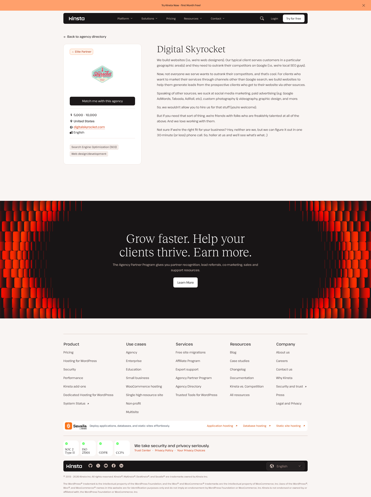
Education (133, 369)
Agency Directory (188, 386)
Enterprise (134, 361)
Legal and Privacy (288, 403)
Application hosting (220, 426)
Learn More (185, 282)
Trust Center (142, 450)
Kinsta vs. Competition (247, 386)
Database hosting (254, 426)
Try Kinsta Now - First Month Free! (181, 5)
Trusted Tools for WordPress (196, 395)
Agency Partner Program (194, 378)
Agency (131, 352)
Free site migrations (191, 352)
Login (274, 18)
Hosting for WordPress (80, 361)
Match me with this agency (102, 101)
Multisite (132, 412)
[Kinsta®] (76, 18)
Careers (282, 361)
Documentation (242, 378)
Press (280, 395)
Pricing (68, 352)
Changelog (238, 369)
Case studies (239, 361)
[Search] (262, 18)
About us (283, 352)
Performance (73, 378)
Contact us (284, 369)
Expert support (187, 369)
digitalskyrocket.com (89, 127)
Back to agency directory (86, 36)
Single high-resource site (144, 395)
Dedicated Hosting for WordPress (88, 395)
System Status (74, 403)
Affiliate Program (188, 361)
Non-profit (133, 403)
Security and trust (289, 386)
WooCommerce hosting (144, 386)
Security (69, 369)
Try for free (293, 18)
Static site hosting (288, 426)
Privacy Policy (164, 450)
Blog (233, 352)
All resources (240, 395)
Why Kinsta (284, 378)
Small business (137, 378)
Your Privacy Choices (191, 450)
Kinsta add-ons (74, 386)
